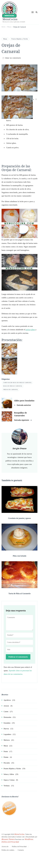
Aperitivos (7, 700)
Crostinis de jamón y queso (19, 518)
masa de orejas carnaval (12, 386)
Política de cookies (8, 850)
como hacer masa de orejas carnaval (17, 382)
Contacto (21, 850)
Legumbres (7, 734)
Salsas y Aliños (9, 774)
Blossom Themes (8, 839)
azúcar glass (30, 330)
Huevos (6, 729)
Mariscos (7, 740)
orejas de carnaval (10, 389)
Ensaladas (7, 723)
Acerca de (5, 846)
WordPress (29, 839)
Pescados (7, 763)
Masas (5, 39)
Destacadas (7, 717)
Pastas (6, 751)
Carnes (6, 711)
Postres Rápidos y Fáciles (19, 39)
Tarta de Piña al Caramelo (20, 593)
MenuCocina (10, 19)
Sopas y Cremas (9, 780)
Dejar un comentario (13, 58)
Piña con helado (19, 556)
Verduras (7, 786)
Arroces (6, 706)
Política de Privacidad (10, 842)
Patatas (6, 757)
